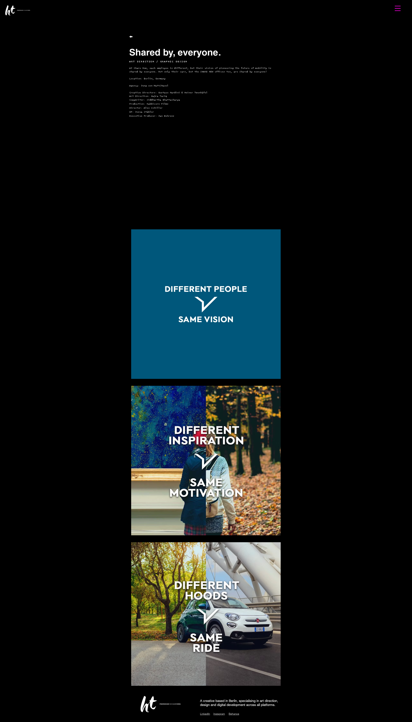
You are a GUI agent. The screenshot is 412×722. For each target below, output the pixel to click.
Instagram (219, 713)
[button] (398, 8)
